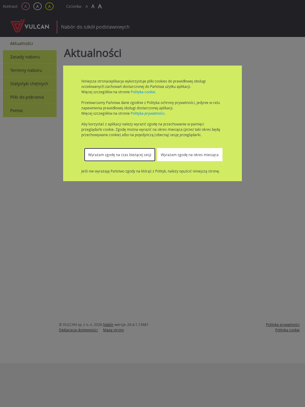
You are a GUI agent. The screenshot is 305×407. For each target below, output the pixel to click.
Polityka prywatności (147, 113)
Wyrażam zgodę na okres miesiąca (190, 154)
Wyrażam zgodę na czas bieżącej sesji (119, 154)
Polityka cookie (143, 91)
